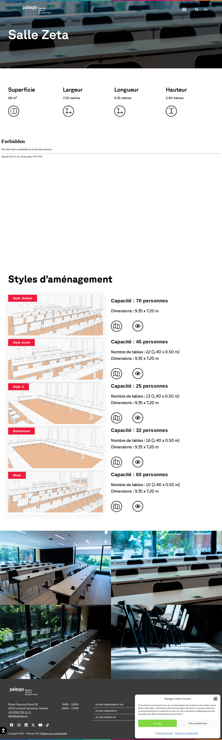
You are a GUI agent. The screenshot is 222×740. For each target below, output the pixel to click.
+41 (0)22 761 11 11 (19, 712)
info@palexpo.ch (18, 716)
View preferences (198, 723)
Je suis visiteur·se (105, 717)
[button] (215, 698)
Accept (157, 723)
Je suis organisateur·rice (109, 704)
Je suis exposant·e (106, 710)
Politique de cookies (164, 733)
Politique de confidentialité (186, 733)
